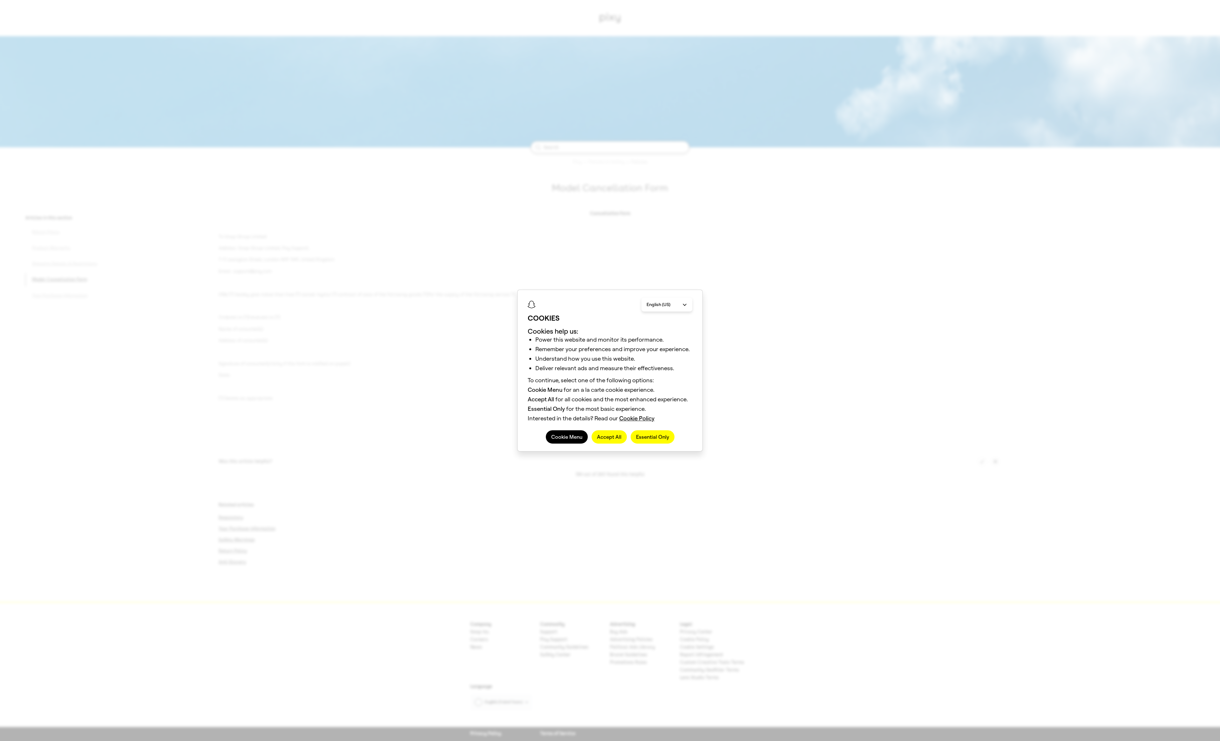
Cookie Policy (636, 418)
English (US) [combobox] (658, 304)
